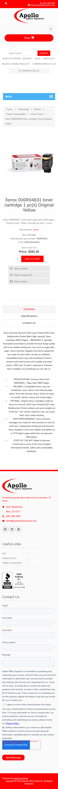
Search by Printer (11, 59)
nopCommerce (21, 778)
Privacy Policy (9, 558)
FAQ (4, 553)
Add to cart (32, 259)
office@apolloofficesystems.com (42, 5)
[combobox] (22, 53)
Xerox (36, 229)
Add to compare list (23, 275)
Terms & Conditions (12, 563)
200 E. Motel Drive (14, 507)
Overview (29, 309)
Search (44, 53)
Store (27, 37)
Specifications (29, 316)
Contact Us (29, 322)
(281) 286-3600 (49, 3)
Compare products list (44, 64)
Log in (37, 59)
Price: (23, 251)
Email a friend (20, 281)
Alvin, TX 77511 (13, 511)
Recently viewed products (15, 64)
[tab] (29, 309)
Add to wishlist (21, 268)
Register (27, 59)
